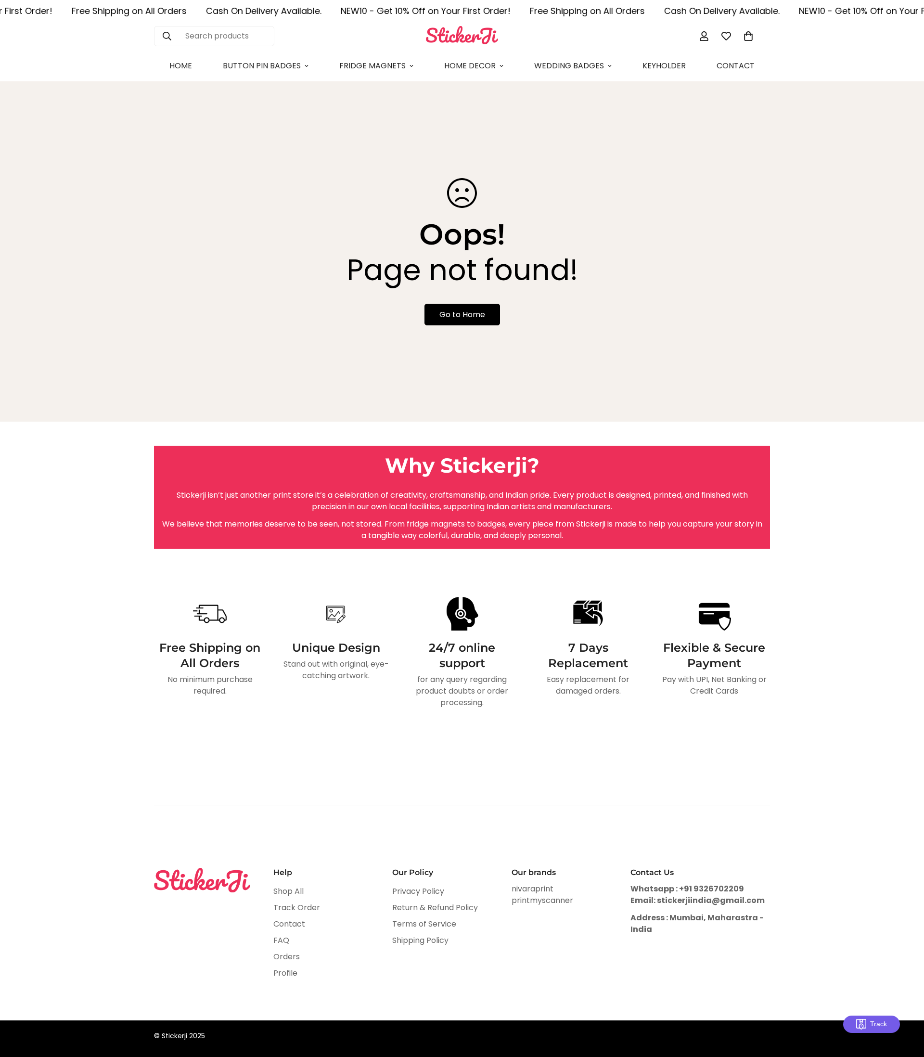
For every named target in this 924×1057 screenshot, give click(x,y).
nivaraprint (532, 889)
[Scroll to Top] (905, 1004)
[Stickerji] (462, 36)
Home (180, 65)
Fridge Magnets (372, 65)
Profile (285, 973)
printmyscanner (542, 900)
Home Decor (470, 65)
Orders (286, 957)
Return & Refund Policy (435, 908)
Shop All (288, 891)
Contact (736, 65)
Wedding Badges (569, 65)
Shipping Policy (420, 940)
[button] (748, 36)
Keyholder (664, 65)
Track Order (296, 908)
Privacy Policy (418, 891)
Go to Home (462, 314)
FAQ (281, 940)
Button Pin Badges (262, 65)
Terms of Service (424, 924)
